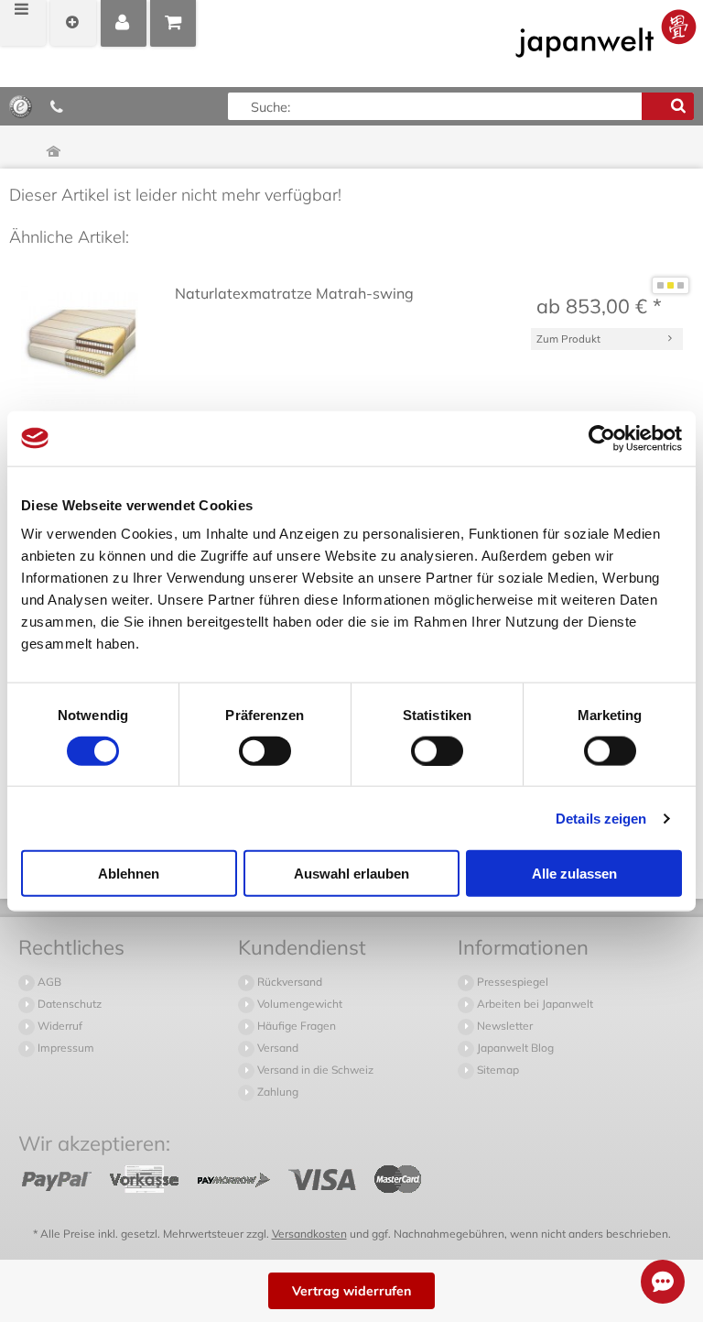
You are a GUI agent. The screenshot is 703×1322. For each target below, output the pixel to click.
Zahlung (276, 1091)
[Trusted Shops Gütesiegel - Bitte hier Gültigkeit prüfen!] (20, 105)
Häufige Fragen (295, 1025)
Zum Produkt (568, 338)
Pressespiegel (511, 982)
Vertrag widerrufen (351, 1291)
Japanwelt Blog (514, 1047)
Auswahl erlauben (351, 873)
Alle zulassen (574, 873)
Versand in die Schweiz (313, 1069)
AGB (48, 982)
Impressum (64, 1047)
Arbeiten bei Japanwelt (533, 1004)
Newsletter (503, 1025)
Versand (276, 1047)
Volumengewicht (298, 1004)
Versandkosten (309, 1233)
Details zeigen (601, 817)
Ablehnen (128, 873)
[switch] (265, 750)
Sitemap (496, 1069)
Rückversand (288, 982)
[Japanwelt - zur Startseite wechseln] (606, 33)
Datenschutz (68, 1004)
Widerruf (58, 1025)
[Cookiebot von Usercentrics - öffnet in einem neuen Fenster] (602, 438)
